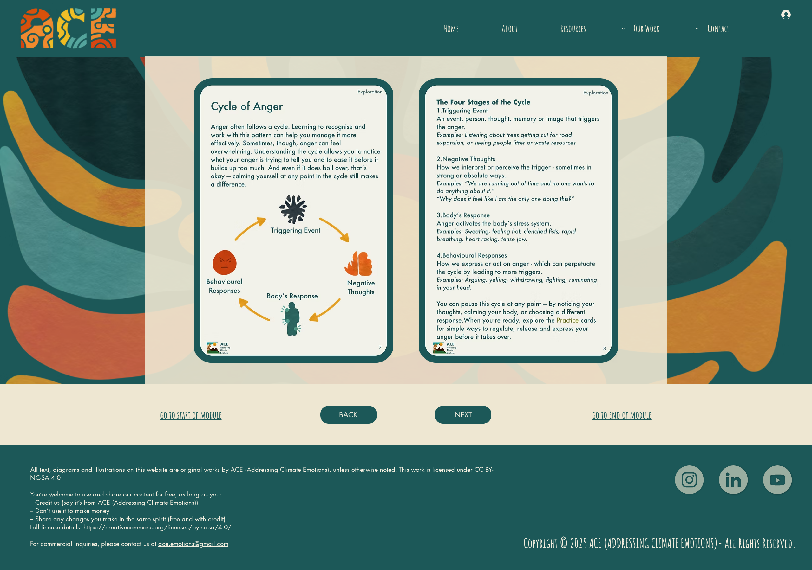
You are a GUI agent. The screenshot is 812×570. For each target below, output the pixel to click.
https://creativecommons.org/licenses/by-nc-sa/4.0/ (157, 527)
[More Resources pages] (623, 28)
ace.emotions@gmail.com (193, 544)
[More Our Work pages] (697, 28)
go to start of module (191, 414)
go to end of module (622, 414)
